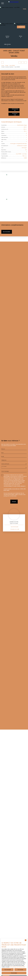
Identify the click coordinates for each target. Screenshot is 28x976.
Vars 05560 (12, 65)
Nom (2, 452)
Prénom (3, 449)
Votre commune (5, 463)
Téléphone (3, 460)
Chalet (6, 65)
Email (2, 456)
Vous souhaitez (3, 466)
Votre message (5, 471)
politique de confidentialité (10, 496)
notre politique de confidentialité (17, 967)
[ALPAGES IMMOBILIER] (17, 3)
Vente (2, 65)
